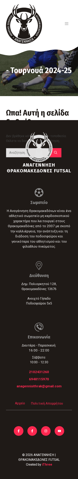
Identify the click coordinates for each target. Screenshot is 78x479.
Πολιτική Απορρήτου (47, 403)
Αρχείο (20, 403)
